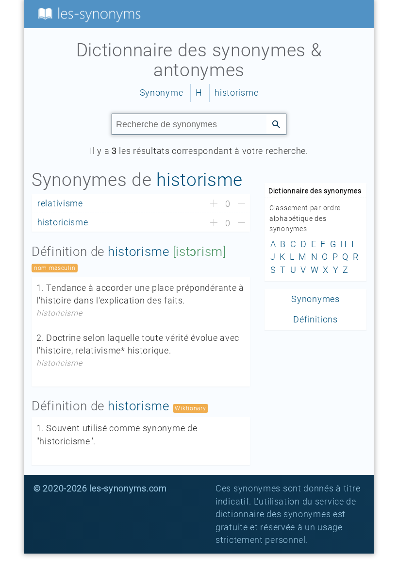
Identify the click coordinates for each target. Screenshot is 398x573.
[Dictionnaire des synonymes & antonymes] (87, 13)
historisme (236, 93)
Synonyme (161, 93)
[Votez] (213, 204)
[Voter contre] (241, 204)
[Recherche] (276, 124)
